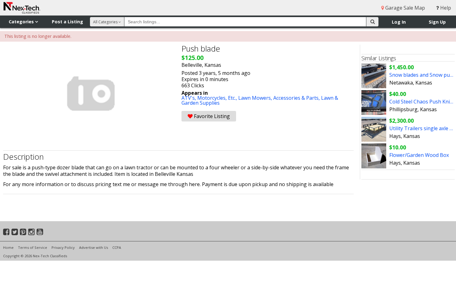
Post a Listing (67, 22)
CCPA (116, 247)
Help (445, 7)
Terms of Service (32, 247)
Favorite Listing (211, 116)
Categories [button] (22, 22)
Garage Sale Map (404, 7)
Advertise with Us (93, 247)
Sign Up (437, 22)
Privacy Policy (63, 247)
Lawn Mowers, (255, 97)
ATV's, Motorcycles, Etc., (209, 97)
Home (8, 247)
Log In (399, 22)
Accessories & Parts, (297, 97)
